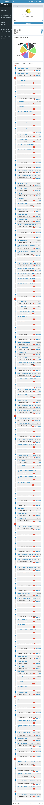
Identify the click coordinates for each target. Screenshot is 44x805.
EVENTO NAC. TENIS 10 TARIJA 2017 (25, 768)
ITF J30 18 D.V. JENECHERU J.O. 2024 (25, 111)
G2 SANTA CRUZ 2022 (22, 394)
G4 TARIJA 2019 (20, 583)
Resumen (23, 63)
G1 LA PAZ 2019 (20, 676)
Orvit (20, 803)
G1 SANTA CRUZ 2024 (22, 134)
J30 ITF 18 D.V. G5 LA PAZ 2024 (23, 154)
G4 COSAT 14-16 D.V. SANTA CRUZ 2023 (25, 268)
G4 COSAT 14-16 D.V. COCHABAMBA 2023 (26, 278)
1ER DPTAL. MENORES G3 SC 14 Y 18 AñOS (26, 170)
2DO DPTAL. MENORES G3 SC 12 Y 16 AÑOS (26, 378)
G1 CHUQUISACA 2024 (22, 80)
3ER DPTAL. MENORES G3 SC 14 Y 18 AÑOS (26, 362)
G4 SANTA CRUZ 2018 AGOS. (23, 710)
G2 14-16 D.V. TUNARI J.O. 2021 (23, 482)
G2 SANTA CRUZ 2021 (22, 513)
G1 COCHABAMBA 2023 (22, 235)
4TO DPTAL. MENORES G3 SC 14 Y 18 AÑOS (26, 337)
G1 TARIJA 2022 (20, 332)
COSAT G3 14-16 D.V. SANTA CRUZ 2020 (25, 526)
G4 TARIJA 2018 (20, 699)
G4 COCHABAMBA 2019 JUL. (23, 619)
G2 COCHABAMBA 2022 (22, 316)
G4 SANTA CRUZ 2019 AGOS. (23, 593)
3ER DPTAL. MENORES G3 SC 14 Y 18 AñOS (26, 444)
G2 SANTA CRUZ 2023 (22, 203)
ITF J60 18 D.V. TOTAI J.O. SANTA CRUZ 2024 (26, 144)
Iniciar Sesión (41, 1)
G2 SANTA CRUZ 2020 (22, 549)
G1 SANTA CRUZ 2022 (22, 352)
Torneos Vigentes (32, 1)
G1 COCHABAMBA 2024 (22, 165)
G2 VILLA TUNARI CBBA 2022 (23, 342)
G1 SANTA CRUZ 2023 (22, 288)
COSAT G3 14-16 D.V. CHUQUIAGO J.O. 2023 (26, 257)
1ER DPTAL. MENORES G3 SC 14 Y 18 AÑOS (26, 554)
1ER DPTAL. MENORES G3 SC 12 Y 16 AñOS (26, 405)
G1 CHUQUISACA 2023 (22, 183)
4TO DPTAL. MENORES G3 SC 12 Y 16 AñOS (26, 567)
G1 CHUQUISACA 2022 (22, 301)
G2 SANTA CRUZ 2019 (22, 686)
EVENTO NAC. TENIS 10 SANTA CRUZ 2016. (26, 794)
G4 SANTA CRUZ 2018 (22, 738)
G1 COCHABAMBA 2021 (22, 460)
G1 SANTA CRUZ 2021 (22, 498)
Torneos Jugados (17, 63)
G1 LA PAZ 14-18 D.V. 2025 (22, 68)
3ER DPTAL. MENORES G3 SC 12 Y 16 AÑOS (26, 368)
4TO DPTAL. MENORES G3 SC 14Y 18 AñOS (26, 96)
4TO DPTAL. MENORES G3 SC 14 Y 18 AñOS (26, 577)
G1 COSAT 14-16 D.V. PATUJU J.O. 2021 (25, 418)
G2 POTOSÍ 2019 (20, 666)
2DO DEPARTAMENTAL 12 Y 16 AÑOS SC (26, 743)
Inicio (14, 6)
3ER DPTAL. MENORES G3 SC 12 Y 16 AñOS (26, 455)
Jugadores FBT (18, 6)
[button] (13, 1)
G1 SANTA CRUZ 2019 (22, 656)
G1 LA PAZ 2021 (20, 503)
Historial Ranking (30, 63)
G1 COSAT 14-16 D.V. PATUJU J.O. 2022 (25, 311)
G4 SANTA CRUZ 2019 (22, 646)
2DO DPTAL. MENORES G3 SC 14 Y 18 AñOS (26, 224)
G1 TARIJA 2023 (20, 193)
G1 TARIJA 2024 (20, 101)
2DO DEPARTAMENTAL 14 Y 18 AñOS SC (25, 754)
